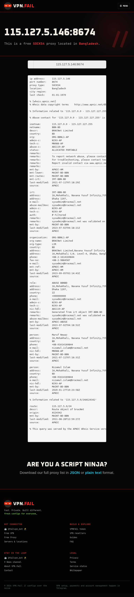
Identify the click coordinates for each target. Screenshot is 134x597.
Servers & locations (15, 541)
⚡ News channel (12, 562)
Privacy (74, 557)
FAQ (71, 541)
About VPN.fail (12, 566)
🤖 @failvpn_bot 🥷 (15, 529)
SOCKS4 (38, 44)
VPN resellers (78, 533)
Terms (73, 562)
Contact (8, 570)
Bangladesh (88, 44)
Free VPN (9, 533)
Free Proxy (10, 537)
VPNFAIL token (78, 529)
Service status (78, 566)
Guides (73, 537)
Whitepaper (76, 570)
